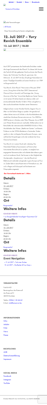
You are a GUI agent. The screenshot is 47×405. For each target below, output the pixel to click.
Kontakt (19, 2)
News (27, 2)
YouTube (7, 383)
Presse (6, 335)
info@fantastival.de (15, 303)
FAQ (5, 328)
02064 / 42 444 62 (15, 300)
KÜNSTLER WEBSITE (10, 214)
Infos (5, 321)
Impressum (7, 359)
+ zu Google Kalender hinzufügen (15, 216)
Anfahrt (11, 2)
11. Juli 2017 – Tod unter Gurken (15, 262)
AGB (5, 352)
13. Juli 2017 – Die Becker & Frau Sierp (17, 265)
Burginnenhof (8, 205)
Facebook (7, 376)
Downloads (36, 2)
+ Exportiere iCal (31, 216)
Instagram (7, 379)
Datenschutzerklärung (12, 355)
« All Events (7, 27)
